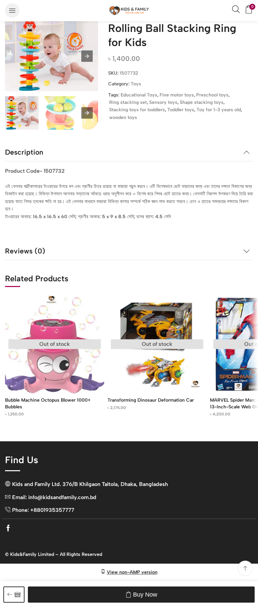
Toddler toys (180, 110)
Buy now (145, 594)
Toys (136, 84)
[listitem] (22, 114)
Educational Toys (139, 95)
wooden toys (123, 117)
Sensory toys (163, 102)
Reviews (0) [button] (25, 251)
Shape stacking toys (201, 102)
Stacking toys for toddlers (137, 110)
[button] (12, 10)
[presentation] (87, 113)
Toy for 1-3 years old (219, 110)
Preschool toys (212, 95)
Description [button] (24, 152)
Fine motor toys (177, 95)
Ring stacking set (128, 102)
